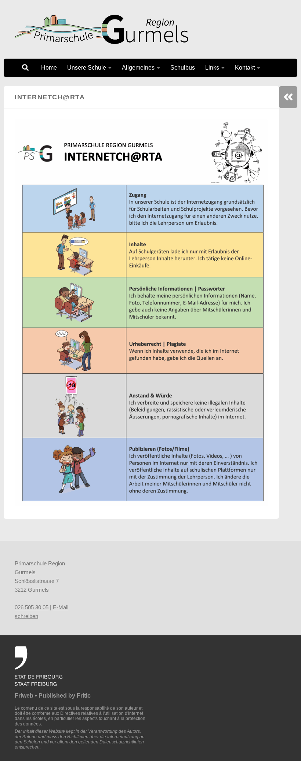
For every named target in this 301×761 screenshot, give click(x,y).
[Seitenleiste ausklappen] (288, 97)
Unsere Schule (86, 67)
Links (212, 67)
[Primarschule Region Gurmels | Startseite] (101, 29)
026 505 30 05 (31, 607)
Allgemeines (138, 67)
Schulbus (182, 67)
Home (49, 67)
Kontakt (245, 67)
